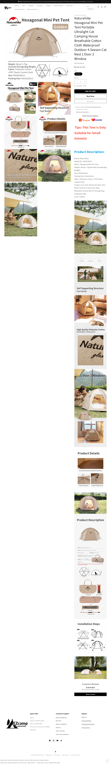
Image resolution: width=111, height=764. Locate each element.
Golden (78, 74)
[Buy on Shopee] (84, 120)
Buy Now (90, 96)
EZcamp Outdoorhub (39, 755)
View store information (82, 112)
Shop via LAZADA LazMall (37, 721)
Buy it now (90, 101)
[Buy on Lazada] (96, 120)
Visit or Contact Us (61, 717)
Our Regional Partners (88, 724)
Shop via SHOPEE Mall (36, 724)
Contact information (75, 755)
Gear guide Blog (86, 721)
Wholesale (33, 730)
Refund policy (49, 755)
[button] (17, 5)
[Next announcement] (106, 1)
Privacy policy (57, 755)
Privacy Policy (86, 727)
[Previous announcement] (5, 1)
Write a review (90, 694)
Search (32, 717)
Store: (88, 6)
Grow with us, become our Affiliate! (40, 727)
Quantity (76, 78)
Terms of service (65, 755)
